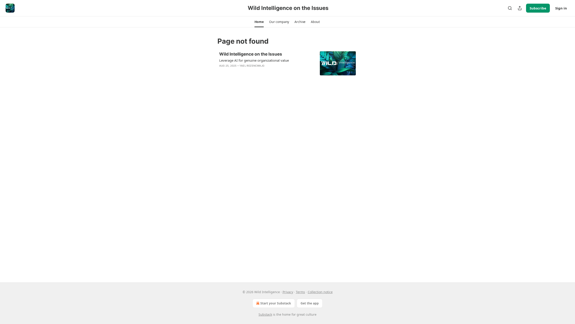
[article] (287, 63)
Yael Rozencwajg (251, 65)
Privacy (288, 292)
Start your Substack (275, 303)
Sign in (561, 8)
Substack (265, 314)
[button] (259, 21)
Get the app (310, 303)
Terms (300, 292)
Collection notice (320, 292)
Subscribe (538, 8)
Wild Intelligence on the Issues (250, 54)
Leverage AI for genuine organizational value (254, 60)
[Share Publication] (519, 8)
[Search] (509, 8)
